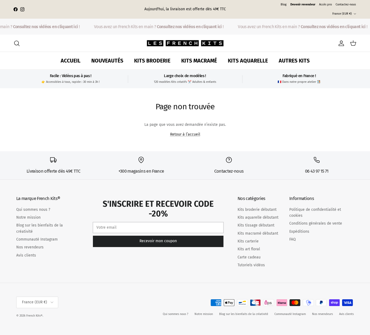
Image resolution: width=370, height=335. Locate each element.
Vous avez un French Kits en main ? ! (157, 26)
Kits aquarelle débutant (258, 217)
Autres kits (294, 61)
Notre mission (28, 217)
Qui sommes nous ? (33, 209)
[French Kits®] (185, 43)
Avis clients (26, 255)
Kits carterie (248, 241)
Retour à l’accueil (185, 134)
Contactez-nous (346, 4)
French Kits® (34, 315)
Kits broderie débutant (257, 209)
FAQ (292, 239)
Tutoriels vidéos (251, 265)
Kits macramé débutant (258, 233)
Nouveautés (107, 61)
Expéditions (299, 231)
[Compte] (340, 43)
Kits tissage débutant (256, 225)
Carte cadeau (249, 257)
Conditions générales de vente (315, 223)
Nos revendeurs (30, 247)
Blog (284, 4)
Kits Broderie (152, 61)
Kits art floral (249, 249)
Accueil (70, 61)
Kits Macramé (199, 61)
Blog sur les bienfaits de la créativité (243, 314)
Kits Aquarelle (248, 61)
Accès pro (325, 4)
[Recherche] (17, 43)
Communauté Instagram (37, 239)
